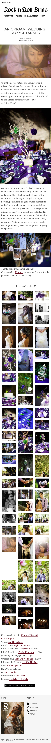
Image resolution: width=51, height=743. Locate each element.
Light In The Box (22, 645)
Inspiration (8, 16)
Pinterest (33, 711)
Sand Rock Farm (15, 642)
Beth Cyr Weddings (24, 659)
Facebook (33, 704)
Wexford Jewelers (26, 652)
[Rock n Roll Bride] (25, 9)
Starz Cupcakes (14, 665)
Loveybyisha (24, 648)
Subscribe (6, 2)
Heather (19, 272)
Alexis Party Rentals (18, 679)
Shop (42, 16)
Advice (19, 16)
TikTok (32, 714)
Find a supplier (31, 16)
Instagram (34, 707)
